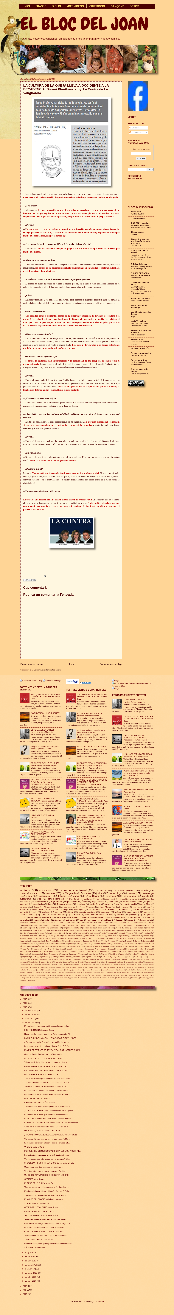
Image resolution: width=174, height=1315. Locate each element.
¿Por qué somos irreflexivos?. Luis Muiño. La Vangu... (47, 1042)
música (118, 912)
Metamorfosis (137, 339)
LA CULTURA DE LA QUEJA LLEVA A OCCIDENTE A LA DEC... (51, 1038)
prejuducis (70, 944)
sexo (78, 944)
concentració (126, 952)
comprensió (42, 959)
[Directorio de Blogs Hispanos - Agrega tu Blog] (133, 686)
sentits (37, 964)
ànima (31, 980)
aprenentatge (54, 928)
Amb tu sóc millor (138, 335)
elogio (113, 941)
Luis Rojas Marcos (119, 964)
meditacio (33, 936)
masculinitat (89, 923)
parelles (123, 975)
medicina (37, 949)
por (148, 902)
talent (55, 964)
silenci (97, 978)
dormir (92, 959)
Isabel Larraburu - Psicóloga (139, 306)
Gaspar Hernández (141, 909)
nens (100, 923)
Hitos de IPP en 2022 (139, 355)
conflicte (143, 930)
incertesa (26, 925)
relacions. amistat (63, 978)
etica (132, 959)
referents (51, 978)
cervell (99, 899)
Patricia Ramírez (55, 899)
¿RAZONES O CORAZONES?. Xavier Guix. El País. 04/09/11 (50, 1135)
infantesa (71, 923)
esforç (48, 920)
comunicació (40, 902)
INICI (27, 6)
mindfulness (148, 972)
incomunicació (88, 928)
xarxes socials (37, 941)
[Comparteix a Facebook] (32, 580)
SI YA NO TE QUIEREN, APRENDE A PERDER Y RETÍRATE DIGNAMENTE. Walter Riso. (46, 782)
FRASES (40, 6)
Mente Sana (48, 952)
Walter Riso (149, 899)
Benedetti (133, 944)
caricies (64, 946)
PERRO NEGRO (137, 214)
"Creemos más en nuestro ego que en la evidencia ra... (48, 1107)
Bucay (36, 907)
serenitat (79, 936)
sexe (107, 923)
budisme (112, 967)
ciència (70, 912)
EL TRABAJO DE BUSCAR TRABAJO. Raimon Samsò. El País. (46, 800)
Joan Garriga (138, 928)
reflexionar (112, 930)
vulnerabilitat (90, 936)
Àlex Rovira (92, 896)
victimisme (118, 944)
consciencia (130, 896)
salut (35, 912)
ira (80, 923)
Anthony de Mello (144, 920)
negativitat (26, 957)
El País (144, 890)
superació (24, 904)
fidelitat (112, 946)
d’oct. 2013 (30, 1019)
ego (148, 907)
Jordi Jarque (94, 933)
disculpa (69, 970)
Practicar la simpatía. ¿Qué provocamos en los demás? (48, 1244)
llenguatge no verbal (27, 944)
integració (88, 972)
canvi (76, 896)
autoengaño (79, 909)
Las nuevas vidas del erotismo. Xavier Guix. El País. (46, 1046)
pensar (74, 962)
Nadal (147, 917)
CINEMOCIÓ (97, 6)
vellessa (148, 938)
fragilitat (149, 970)
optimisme (70, 920)
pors (26, 917)
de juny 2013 (31, 1261)
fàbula (22, 972)
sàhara (139, 938)
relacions (50, 893)
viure (33, 928)
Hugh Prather (56, 902)
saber (111, 938)
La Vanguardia (69, 893)
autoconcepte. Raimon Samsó (66, 967)
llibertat (102, 925)
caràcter (121, 967)
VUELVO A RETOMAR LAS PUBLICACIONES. (42, 833)
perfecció (80, 949)
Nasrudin (131, 964)
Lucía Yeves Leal (138, 321)
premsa (87, 893)
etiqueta (120, 970)
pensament (72, 902)
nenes (32, 975)
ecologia (45, 912)
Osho (139, 964)
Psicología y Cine (139, 360)
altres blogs (115, 893)
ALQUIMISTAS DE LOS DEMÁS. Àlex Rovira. (43, 1058)
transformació (130, 904)
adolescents (48, 917)
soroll (112, 978)
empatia (37, 920)
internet (55, 933)
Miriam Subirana (51, 907)
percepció (133, 915)
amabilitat (112, 933)
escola (130, 933)
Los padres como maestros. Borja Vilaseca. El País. (46, 1095)
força (120, 946)
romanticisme (149, 962)
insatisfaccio (148, 959)
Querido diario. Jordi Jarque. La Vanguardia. (43, 1054)
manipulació (34, 962)
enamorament (133, 912)
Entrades (135, 128)
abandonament (70, 952)
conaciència (140, 967)
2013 (25, 1007)
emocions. (78, 970)
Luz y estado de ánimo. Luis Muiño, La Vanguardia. (46, 1091)
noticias (78, 975)
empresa (89, 946)
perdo (100, 928)
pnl (104, 962)
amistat (27, 902)
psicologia (93, 930)
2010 (25, 1294)
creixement (150, 928)
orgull (52, 949)
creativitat (81, 904)
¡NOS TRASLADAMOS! (140, 301)
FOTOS (134, 6)
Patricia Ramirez (148, 964)
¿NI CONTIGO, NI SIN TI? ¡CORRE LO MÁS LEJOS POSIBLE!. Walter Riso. (46, 696)
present (108, 904)
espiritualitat (116, 959)
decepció (61, 970)
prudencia (120, 962)
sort (89, 957)
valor (141, 949)
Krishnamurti (106, 964)
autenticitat (133, 930)
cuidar (53, 970)
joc (151, 946)
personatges (148, 893)
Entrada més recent (31, 664)
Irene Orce (113, 902)
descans (68, 959)
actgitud (43, 967)
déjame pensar (137, 232)
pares (130, 920)
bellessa (130, 957)
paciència (73, 938)
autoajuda (92, 920)
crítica (24, 933)
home (54, 972)
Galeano (101, 936)
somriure (97, 944)
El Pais (105, 957)
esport (54, 938)
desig (35, 930)
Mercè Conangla (87, 907)
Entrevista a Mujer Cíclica (141, 228)
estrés (61, 917)
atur (81, 920)
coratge (149, 967)
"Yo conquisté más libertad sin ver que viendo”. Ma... (47, 1139)
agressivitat (123, 936)
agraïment (24, 907)
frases (131, 893)
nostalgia (51, 975)
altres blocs (106, 920)
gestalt (129, 941)
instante (79, 972)
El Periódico (135, 917)
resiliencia (110, 928)
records (91, 938)
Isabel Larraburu (58, 915)
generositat (124, 954)
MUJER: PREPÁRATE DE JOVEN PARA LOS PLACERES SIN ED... (53, 1050)
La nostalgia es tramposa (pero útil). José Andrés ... (46, 1155)
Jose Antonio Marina (53, 941)
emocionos (44, 930)
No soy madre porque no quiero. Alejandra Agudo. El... (47, 1034)
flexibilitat (113, 954)
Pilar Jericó (74, 899)
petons (131, 975)
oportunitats (99, 917)
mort (45, 949)
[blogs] (115, 688)
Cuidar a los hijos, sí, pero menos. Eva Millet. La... (45, 1066)
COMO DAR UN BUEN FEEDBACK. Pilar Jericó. (45, 1231)
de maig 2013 (31, 1265)
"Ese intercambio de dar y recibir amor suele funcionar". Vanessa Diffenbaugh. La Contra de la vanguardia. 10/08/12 (91, 818)
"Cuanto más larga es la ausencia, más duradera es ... (47, 1187)
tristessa (55, 925)
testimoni (126, 978)
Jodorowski (24, 923)
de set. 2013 (30, 1023)
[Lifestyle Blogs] (85, 683)
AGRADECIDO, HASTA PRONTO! (45, 713)
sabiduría (83, 978)
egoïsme (92, 925)
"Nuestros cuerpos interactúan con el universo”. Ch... (47, 1159)
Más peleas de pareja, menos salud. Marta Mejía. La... (47, 1223)
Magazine (72, 917)
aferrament (53, 909)
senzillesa (120, 938)
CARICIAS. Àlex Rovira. (34, 1179)
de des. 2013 (31, 1011)
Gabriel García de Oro (121, 923)
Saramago (34, 967)
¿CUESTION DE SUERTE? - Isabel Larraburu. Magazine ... (49, 1111)
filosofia (63, 930)
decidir (22, 938)
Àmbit (84, 902)
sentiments (69, 936)
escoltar (76, 928)
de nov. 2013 (31, 1015)
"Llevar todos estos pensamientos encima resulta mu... (48, 1078)
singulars (140, 925)
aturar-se (85, 917)
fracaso (141, 970)
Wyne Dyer (113, 957)
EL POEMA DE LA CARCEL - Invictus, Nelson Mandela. (43, 731)
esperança (44, 938)
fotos (126, 946)
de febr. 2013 (31, 1277)
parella (145, 896)
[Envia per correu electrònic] (24, 580)
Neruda (58, 952)
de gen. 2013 (31, 1281)
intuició (58, 920)
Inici (71, 664)
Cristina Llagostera (117, 917)
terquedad (68, 964)
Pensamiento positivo (141, 353)
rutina (111, 949)
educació (111, 899)
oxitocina (107, 975)
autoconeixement (139, 923)
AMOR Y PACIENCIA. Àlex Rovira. (39, 1240)
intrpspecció (24, 962)
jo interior (23, 936)
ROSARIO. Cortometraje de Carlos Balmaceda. (44, 1228)
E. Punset (109, 909)
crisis (46, 970)
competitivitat (135, 936)
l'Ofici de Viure (25, 949)
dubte (46, 954)
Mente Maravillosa (28, 915)
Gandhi (143, 944)
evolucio (74, 954)
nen (119, 925)
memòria (125, 972)
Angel (133, 316)
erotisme (87, 970)
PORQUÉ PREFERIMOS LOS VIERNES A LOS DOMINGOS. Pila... (52, 1151)
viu (126, 944)
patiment (58, 912)
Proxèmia (25, 967)
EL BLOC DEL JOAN (84, 24)
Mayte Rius (112, 936)
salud (90, 978)
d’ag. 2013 (30, 1253)
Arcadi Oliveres (25, 952)
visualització (24, 941)
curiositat (25, 954)
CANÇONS (117, 6)
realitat (59, 936)
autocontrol (82, 967)
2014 (25, 1003)
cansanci (151, 957)
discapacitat (36, 954)
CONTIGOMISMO (138, 218)
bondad (115, 952)
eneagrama (32, 938)
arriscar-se (51, 923)
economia (54, 954)
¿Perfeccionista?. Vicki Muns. (37, 1203)
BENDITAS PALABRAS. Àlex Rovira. (39, 1103)
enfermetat (105, 912)
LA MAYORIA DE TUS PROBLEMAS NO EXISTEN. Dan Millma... (52, 1123)
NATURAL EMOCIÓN (140, 349)
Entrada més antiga (111, 664)
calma (138, 957)
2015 (25, 999)
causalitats (74, 946)
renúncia (74, 978)
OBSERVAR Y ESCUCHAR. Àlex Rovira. (41, 1207)
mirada (111, 925)
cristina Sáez (149, 952)
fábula (138, 933)
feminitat (54, 930)
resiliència (101, 938)
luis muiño (83, 930)
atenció (55, 946)
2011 (25, 1290)
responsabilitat (138, 962)
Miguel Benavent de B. (130, 899)
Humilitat (37, 952)
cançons (66, 928)
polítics (54, 957)
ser (84, 957)
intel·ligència (142, 946)
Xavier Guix (95, 904)
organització (44, 957)
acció (104, 933)
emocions (45, 890)
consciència (38, 904)
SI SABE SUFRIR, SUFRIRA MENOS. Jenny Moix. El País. (49, 1163)
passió (51, 936)
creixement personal (123, 890)
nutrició (86, 975)
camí (144, 957)
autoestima (25, 899)
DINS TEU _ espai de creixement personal (140, 224)
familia (62, 923)
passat (67, 962)
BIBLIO (56, 6)
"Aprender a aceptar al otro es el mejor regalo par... (46, 1219)
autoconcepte (104, 952)
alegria (51, 967)
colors (24, 959)
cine (100, 893)
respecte (45, 925)
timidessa (134, 978)
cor (61, 959)
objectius (120, 915)
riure (119, 928)
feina (134, 970)
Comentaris (136, 132)
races (44, 978)
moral (51, 962)
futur (132, 946)
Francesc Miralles (64, 904)
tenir (61, 964)
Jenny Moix (145, 904)
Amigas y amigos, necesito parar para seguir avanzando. (45, 748)
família (128, 970)
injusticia (61, 972)
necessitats (23, 975)
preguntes (90, 949)
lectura (103, 972)
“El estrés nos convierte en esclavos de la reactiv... (46, 1195)
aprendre (42, 928)
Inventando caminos (140, 298)
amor (36, 893)
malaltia (23, 909)
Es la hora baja (136, 278)
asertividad (75, 915)
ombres (98, 975)
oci (93, 975)
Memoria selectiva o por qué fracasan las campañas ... (48, 1026)
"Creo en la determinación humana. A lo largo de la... (47, 1127)
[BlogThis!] (27, 580)
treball (127, 928)
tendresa (151, 925)
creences (111, 896)
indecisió (151, 954)
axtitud (105, 967)
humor (137, 941)
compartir (122, 933)
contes (23, 893)
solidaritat (88, 899)
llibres (49, 904)
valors (25, 928)
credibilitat (23, 970)
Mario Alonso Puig (107, 907)
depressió (33, 933)
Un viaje (134, 234)
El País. (96, 964)
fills (110, 915)
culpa (152, 923)
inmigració (70, 972)
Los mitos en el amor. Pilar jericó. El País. (42, 1074)
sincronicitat (132, 949)
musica (43, 936)
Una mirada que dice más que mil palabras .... (44, 1167)
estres (125, 959)
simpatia (104, 978)
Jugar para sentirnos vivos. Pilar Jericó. (41, 1215)
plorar (98, 962)
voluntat (97, 957)
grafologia (39, 972)
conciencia (81, 925)
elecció (99, 959)
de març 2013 (31, 1273)
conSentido (136, 212)
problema (111, 962)
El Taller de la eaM (139, 264)
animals (81, 952)
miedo (139, 972)
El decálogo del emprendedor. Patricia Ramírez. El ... (47, 1143)
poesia (82, 938)
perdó (82, 962)
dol (82, 946)
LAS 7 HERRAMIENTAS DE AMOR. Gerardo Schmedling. (138, 841)
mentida (63, 938)
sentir (63, 933)
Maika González (35, 946)
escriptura (96, 970)
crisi (38, 899)
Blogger (101, 1301)
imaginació (148, 933)
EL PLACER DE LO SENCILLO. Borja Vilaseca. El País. (48, 1119)
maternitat (42, 944)
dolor (105, 941)
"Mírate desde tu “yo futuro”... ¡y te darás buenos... (46, 1236)
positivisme (35, 978)
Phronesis (123, 909)
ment (132, 972)
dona (85, 959)
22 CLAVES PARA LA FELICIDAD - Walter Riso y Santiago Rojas (46, 764)
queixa (102, 930)
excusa (83, 954)
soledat (130, 938)
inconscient (147, 941)
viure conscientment (73, 890)
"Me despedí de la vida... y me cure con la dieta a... (46, 1062)
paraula (115, 975)
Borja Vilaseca (98, 902)
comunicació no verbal (94, 915)
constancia (138, 952)
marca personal (113, 972)
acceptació (44, 896)
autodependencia (94, 967)
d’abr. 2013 (30, 1269)
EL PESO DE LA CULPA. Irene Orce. (40, 1183)
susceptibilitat (46, 964)
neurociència (41, 975)
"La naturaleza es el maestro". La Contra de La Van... (47, 1082)
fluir (48, 933)
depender (88, 941)
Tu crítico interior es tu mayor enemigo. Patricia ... (45, 1171)
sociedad (87, 944)
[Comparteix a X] (29, 580)
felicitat (62, 896)
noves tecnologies (56, 944)
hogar (47, 972)
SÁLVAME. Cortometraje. (35, 1248)
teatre (118, 978)
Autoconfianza (86, 964)
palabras (60, 949)
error (105, 946)
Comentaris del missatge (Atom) (47, 670)
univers (151, 978)
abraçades (24, 920)
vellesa (149, 949)
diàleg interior (148, 915)
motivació (24, 912)
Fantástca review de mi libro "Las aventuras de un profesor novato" (141, 257)
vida (117, 904)
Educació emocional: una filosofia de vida (140, 240)
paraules (70, 949)
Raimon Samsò (38, 923)
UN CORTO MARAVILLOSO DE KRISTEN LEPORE (46, 1175)
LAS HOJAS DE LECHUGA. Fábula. (39, 1211)
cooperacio (147, 936)
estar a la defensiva (108, 970)
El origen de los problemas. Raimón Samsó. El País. (46, 1191)
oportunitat (58, 962)
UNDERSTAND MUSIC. (34, 1147)
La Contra (101, 890)
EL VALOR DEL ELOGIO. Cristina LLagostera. (44, 1199)
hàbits (139, 959)
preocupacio (101, 949)
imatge (142, 954)
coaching (124, 907)
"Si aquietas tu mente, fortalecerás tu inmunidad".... (46, 1086)
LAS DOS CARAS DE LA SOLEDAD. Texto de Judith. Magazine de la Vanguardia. (43, 851)
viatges (76, 964)
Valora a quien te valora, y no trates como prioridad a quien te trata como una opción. (138, 773)
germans (29, 972)
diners (98, 941)
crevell (39, 970)
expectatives (93, 954)
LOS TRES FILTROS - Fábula (37, 1099)
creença (32, 970)
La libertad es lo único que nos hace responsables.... (47, 1115)
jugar (96, 972)
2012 (25, 1286)
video (29, 896)
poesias (145, 975)
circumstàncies (68, 925)
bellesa (122, 957)
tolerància (143, 978)
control (151, 930)
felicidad (104, 954)
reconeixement (65, 957)
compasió (32, 959)
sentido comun (27, 964)
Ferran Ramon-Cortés (132, 902)
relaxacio (76, 957)
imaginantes (94, 909)
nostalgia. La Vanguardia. (65, 975)
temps (65, 909)
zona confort (82, 933)
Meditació (122, 930)
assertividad (91, 952)
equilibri (107, 959)
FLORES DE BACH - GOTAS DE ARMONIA (140, 274)
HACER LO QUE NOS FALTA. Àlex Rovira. (42, 1131)
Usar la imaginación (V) (140, 374)
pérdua (128, 962)
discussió (119, 920)
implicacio (72, 930)
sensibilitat (121, 949)
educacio (64, 954)
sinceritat (71, 933)
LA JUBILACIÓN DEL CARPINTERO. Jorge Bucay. (45, 1070)
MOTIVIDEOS (75, 6)
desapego (26, 930)
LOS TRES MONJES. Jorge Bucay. (39, 1030)
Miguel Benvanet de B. (73, 941)
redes (36, 925)
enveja (97, 946)
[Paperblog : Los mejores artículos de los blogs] (73, 683)
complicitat (130, 967)
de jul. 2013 (30, 1257)
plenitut (138, 975)
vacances (107, 944)
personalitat (90, 962)
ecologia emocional (87, 912)
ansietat (47, 946)
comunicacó (53, 959)
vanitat (24, 980)
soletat (43, 915)
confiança (137, 907)
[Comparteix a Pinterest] (34, 580)
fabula (42, 933)
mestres (43, 962)
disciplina (77, 959)
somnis (147, 912)
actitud (24, 890)
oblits (35, 957)
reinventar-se (69, 907)
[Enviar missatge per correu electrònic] (44, 576)
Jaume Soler (37, 909)
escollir (121, 941)
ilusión (134, 954)
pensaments (128, 925)
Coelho (35, 917)
